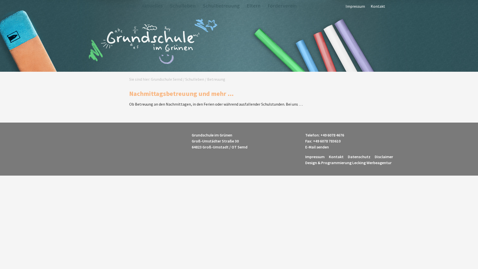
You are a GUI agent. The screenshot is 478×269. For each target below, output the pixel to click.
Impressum (355, 6)
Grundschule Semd (152, 42)
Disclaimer (384, 156)
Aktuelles (152, 5)
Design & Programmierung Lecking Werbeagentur (348, 162)
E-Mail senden (317, 146)
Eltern (254, 5)
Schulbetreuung (221, 5)
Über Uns (124, 5)
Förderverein (282, 5)
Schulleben (183, 5)
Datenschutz (359, 156)
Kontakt (378, 6)
